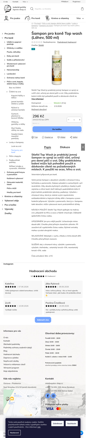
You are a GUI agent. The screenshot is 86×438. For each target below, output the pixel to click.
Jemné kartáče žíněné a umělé (17, 102)
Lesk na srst (16, 146)
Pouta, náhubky (13, 52)
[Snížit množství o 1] (68, 120)
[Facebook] (47, 395)
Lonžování (11, 74)
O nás (5, 2)
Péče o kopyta (15, 156)
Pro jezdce (10, 33)
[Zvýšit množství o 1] (79, 120)
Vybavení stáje (12, 200)
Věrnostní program (11, 368)
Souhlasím (71, 423)
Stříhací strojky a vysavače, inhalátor (17, 167)
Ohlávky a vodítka (14, 48)
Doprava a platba (10, 358)
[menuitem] (11, 18)
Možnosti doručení (39, 109)
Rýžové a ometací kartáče (18, 108)
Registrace (76, 2)
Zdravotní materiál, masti (15, 183)
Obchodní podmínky (11, 344)
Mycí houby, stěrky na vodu (17, 129)
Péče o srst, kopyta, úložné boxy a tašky (15, 82)
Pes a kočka (10, 205)
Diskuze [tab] (65, 147)
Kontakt (15, 2)
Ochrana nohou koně (16, 78)
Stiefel (41, 45)
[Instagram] (53, 395)
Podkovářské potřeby (14, 161)
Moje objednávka (10, 371)
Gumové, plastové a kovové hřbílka (17, 116)
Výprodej (9, 209)
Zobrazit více (43, 320)
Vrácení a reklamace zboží (14, 364)
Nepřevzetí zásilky (11, 361)
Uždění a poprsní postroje (14, 43)
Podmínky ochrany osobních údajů (17, 347)
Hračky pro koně (14, 192)
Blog (5, 351)
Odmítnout (57, 423)
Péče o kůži (11, 188)
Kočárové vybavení (15, 178)
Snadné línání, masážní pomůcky (17, 136)
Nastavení (14, 433)
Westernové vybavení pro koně (16, 65)
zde (38, 427)
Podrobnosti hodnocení (66, 42)
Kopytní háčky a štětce (18, 96)
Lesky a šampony (16, 142)
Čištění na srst (15, 92)
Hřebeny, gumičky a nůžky (18, 123)
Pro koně (9, 38)
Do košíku (57, 129)
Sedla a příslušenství (15, 60)
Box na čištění (15, 87)
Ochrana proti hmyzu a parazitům (16, 173)
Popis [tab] (47, 147)
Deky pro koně (13, 56)
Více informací (37, 99)
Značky (8, 213)
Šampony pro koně (17, 151)
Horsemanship (13, 70)
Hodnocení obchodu (43, 271)
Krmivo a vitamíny (13, 196)
